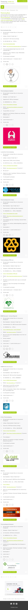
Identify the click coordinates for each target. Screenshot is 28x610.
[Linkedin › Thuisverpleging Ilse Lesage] (10, 235)
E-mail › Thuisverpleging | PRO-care (10, 273)
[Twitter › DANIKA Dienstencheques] (4, 401)
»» (15, 27)
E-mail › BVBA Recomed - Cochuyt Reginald (12, 329)
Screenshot (24, 46)
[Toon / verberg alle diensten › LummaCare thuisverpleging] (15, 174)
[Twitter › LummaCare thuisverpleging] (4, 185)
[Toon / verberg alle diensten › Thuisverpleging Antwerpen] (15, 548)
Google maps (14, 36)
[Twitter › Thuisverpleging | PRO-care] (4, 295)
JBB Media (13, 607)
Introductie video (18, 58)
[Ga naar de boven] (26, 86)
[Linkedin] (16, 604)
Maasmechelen (10, 423)
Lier (9, 96)
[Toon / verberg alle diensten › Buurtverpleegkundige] (15, 53)
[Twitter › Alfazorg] (4, 505)
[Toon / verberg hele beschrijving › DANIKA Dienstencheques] (15, 386)
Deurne (9, 530)
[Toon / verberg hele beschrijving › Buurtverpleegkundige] (15, 49)
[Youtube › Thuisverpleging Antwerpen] (12, 559)
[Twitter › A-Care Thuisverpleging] (4, 451)
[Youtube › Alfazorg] (12, 505)
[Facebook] (14, 604)
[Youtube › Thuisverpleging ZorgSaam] (12, 125)
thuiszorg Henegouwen (5, 17)
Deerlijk (12, 265)
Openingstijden (6, 117)
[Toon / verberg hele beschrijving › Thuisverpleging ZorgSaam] (15, 111)
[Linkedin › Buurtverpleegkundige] (10, 64)
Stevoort (9, 36)
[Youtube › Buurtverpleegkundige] (12, 64)
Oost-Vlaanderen (6, 372)
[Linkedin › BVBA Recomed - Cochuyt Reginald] (10, 349)
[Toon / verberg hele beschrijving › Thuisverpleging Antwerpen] (15, 545)
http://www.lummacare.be (12, 168)
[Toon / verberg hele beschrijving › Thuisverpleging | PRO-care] (15, 280)
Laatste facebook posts (8, 58)
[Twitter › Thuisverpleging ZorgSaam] (4, 125)
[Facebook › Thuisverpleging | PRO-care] (7, 295)
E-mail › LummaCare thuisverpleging (10, 165)
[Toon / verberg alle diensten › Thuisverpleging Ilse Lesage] (15, 224)
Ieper (12, 205)
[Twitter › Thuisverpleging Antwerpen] (4, 559)
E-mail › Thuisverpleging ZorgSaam (10, 104)
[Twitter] (11, 604)
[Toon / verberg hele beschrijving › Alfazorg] (15, 490)
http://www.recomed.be (11, 332)
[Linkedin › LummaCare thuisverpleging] (10, 185)
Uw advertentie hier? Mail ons (14, 594)
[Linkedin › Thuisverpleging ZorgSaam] (10, 125)
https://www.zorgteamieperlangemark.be (14, 216)
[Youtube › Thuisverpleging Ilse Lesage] (12, 235)
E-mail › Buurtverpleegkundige (9, 43)
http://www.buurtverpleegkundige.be (14, 46)
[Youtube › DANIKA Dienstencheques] (12, 401)
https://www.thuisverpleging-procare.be (14, 276)
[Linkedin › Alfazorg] (10, 505)
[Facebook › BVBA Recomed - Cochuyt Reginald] (7, 349)
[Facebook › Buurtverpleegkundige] (7, 64)
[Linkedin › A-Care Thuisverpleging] (10, 451)
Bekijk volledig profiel (10, 86)
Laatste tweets (6, 229)
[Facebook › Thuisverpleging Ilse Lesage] (7, 235)
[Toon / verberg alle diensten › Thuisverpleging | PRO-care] (15, 284)
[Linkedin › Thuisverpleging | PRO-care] (10, 295)
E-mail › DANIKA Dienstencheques (10, 380)
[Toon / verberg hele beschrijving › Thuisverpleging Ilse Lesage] (15, 220)
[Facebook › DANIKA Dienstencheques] (7, 401)
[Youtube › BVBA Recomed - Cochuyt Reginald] (12, 349)
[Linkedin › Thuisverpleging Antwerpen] (10, 559)
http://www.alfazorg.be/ (11, 487)
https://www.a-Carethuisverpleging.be (14, 433)
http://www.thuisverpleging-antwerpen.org (15, 540)
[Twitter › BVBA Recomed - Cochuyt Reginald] (4, 349)
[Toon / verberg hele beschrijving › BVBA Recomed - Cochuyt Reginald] (15, 335)
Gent (12, 372)
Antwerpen (5, 96)
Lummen (9, 157)
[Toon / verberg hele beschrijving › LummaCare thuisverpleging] (15, 170)
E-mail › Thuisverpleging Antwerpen (10, 537)
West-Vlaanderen (6, 205)
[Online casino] (14, 581)
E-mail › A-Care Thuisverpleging (9, 430)
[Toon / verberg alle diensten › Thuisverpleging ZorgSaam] (15, 114)
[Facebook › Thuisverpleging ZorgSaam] (7, 125)
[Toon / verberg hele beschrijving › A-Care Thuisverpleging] (15, 437)
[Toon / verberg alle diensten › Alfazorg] (15, 494)
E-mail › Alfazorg (6, 484)
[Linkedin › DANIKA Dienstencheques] (10, 401)
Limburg (4, 36)
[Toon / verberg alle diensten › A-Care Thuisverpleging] (15, 440)
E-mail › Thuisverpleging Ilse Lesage (10, 213)
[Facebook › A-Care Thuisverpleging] (7, 451)
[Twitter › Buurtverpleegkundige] (4, 64)
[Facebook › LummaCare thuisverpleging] (7, 185)
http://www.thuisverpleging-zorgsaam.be (14, 107)
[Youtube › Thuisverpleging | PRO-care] (12, 295)
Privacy (16, 607)
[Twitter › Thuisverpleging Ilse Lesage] (4, 235)
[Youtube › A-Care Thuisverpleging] (12, 451)
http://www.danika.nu (11, 382)
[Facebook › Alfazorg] (7, 505)
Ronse (12, 476)
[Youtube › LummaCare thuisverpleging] (12, 185)
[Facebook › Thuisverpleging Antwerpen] (7, 559)
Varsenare (13, 321)
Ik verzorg (22, 1)
